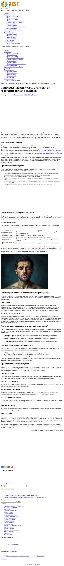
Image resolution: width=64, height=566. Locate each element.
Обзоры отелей (11, 37)
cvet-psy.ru (37, 564)
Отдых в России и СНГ (14, 16)
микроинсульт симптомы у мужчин (47, 153)
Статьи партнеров (9, 41)
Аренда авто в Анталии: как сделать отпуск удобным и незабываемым (25, 497)
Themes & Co (40, 556)
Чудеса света (7, 31)
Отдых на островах (12, 19)
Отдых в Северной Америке (15, 20)
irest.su (61, 430)
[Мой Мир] (9, 467)
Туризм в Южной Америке (15, 22)
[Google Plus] (12, 467)
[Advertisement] (25, 113)
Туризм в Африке (12, 25)
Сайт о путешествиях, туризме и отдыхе (17, 556)
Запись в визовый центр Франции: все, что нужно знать (21, 495)
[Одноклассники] (7, 467)
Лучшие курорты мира (10, 28)
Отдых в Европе (12, 17)
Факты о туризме (9, 32)
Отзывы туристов (12, 35)
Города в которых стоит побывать (13, 29)
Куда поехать (7, 14)
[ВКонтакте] (2, 467)
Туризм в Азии (11, 23)
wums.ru (31, 564)
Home (2, 83)
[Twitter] (4, 467)
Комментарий (5, 483)
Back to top (4, 559)
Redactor (34, 95)
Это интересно (11, 38)
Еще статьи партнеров (13, 43)
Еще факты (10, 40)
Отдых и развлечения (10, 518)
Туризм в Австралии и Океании (16, 26)
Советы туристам (12, 34)
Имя (2, 486)
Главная (6, 13)
